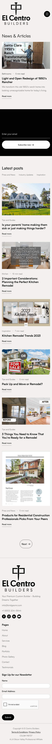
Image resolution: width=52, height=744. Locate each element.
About (5, 635)
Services (6, 640)
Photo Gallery (8, 656)
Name (4, 680)
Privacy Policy (35, 732)
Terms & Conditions (19, 732)
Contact (5, 662)
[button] (47, 14)
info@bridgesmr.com (12, 605)
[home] (16, 14)
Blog (4, 646)
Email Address (8, 691)
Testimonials (7, 667)
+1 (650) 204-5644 (11, 610)
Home (5, 630)
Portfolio (6, 651)
